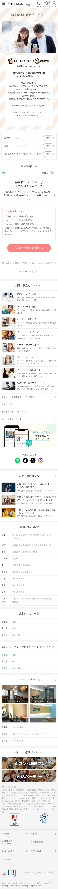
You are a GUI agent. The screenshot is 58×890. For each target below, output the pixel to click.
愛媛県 (21, 592)
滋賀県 (34, 545)
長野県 (28, 572)
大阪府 (15, 545)
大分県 (34, 599)
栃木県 (49, 535)
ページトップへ (30, 271)
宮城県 (21, 565)
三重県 (34, 552)
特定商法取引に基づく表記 (8, 842)
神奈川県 (22, 535)
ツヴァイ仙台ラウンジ (33, 734)
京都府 (21, 545)
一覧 (54, 476)
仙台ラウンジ (18, 734)
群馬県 (15, 539)
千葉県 (29, 535)
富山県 (15, 579)
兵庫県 (28, 545)
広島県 (21, 585)
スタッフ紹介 (8, 404)
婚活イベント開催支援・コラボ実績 (18, 397)
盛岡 (14, 622)
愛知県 (15, 552)
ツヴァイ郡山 (18, 741)
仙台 (14, 628)
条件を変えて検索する (31, 247)
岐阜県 (28, 552)
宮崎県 (40, 599)
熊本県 (28, 599)
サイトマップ (7, 859)
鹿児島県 (48, 599)
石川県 (21, 579)
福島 (19, 635)
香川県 (15, 592)
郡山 (14, 635)
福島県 (28, 565)
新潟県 (15, 572)
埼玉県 (36, 535)
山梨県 (21, 572)
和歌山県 (48, 545)
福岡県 (15, 599)
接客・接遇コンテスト (12, 419)
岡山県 (15, 585)
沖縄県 (15, 602)
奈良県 (40, 545)
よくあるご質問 (8, 851)
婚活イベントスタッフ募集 (14, 411)
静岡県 (21, 552)
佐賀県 (21, 599)
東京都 (15, 535)
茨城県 (42, 535)
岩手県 (15, 565)
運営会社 (5, 834)
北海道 (15, 559)
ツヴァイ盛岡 (18, 727)
